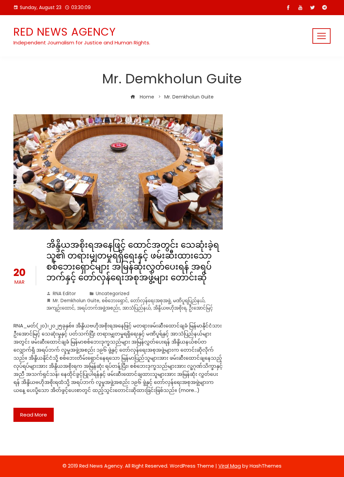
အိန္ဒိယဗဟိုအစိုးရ (169, 308)
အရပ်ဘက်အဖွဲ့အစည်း (98, 308)
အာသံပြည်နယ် (136, 308)
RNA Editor (64, 293)
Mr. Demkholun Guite (76, 300)
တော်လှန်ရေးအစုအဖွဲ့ (150, 300)
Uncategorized (112, 293)
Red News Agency (64, 31)
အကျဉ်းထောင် (60, 308)
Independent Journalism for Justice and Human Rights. (81, 42)
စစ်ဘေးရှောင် (115, 300)
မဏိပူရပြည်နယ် (189, 300)
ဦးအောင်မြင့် (201, 308)
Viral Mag (229, 466)
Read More (33, 414)
